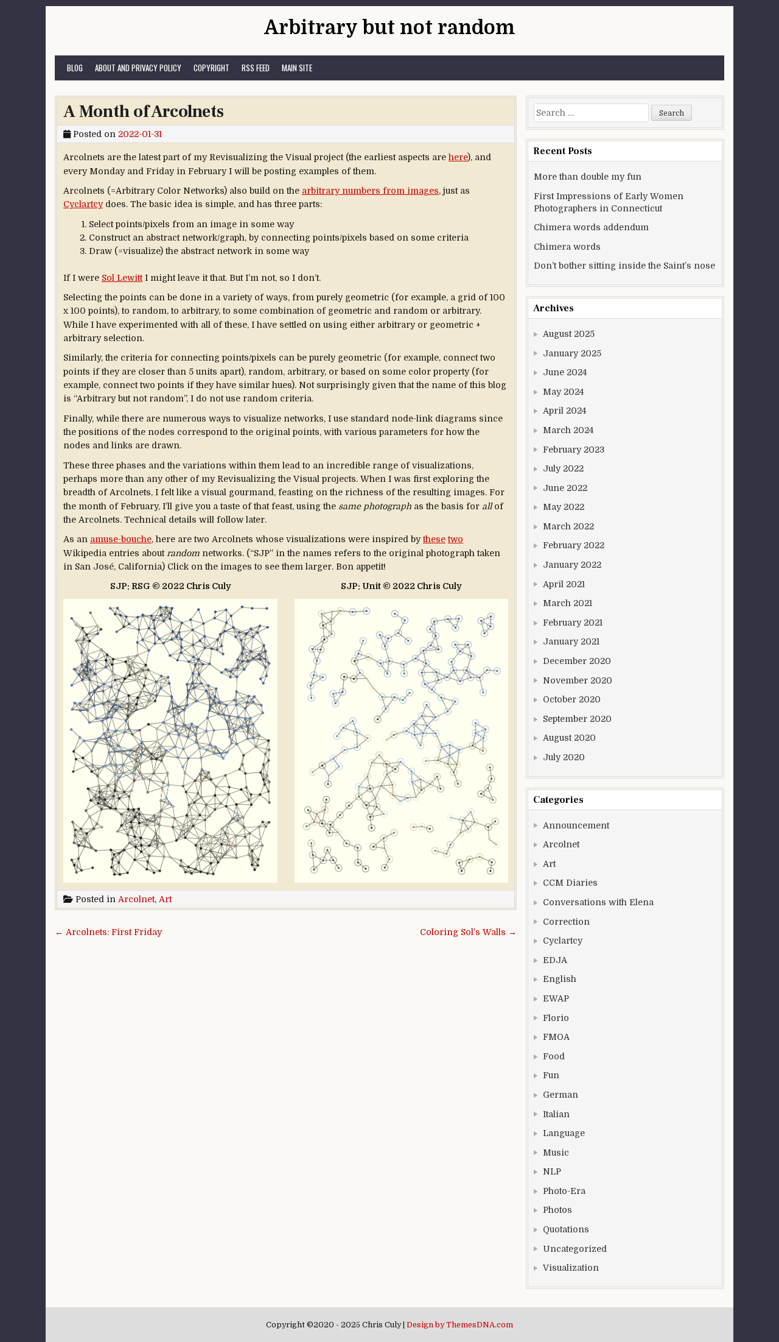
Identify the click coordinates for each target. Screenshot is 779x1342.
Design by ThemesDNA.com (460, 1325)
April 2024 (564, 410)
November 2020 (577, 680)
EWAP (556, 998)
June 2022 (565, 488)
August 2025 (569, 334)
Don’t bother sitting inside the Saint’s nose (624, 265)
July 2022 (563, 468)
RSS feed (256, 68)
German (560, 1095)
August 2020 (569, 738)
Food (554, 1056)
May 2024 (563, 392)
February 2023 (573, 449)
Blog (75, 68)
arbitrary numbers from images (370, 191)
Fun (551, 1075)
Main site (297, 68)
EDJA (555, 960)
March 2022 (568, 526)
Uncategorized (575, 1249)
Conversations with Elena (598, 902)
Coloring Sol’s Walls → (468, 932)
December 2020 (577, 661)
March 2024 (568, 430)
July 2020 (564, 757)
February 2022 (573, 545)
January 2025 (572, 353)
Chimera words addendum (591, 227)
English (559, 979)
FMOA (556, 1037)
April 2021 (564, 584)
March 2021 (567, 603)
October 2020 (572, 699)
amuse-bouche (121, 539)
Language (564, 1133)
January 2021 (571, 641)
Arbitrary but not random (389, 27)
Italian (556, 1114)
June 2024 (565, 372)
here (458, 157)
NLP (552, 1171)
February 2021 (573, 622)
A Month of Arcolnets (143, 111)
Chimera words (567, 247)
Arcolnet (136, 899)
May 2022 (563, 507)
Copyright (211, 68)
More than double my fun (587, 177)
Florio (556, 1018)
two (455, 539)
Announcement (576, 825)
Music (556, 1152)
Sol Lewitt (122, 278)
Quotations (566, 1229)
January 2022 (572, 565)
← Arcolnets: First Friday (108, 932)
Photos (557, 1210)
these (434, 539)
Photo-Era (564, 1191)
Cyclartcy (83, 204)
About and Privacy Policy (138, 68)
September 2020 (577, 719)
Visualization (571, 1268)
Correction (566, 922)
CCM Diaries (570, 883)
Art (165, 899)
